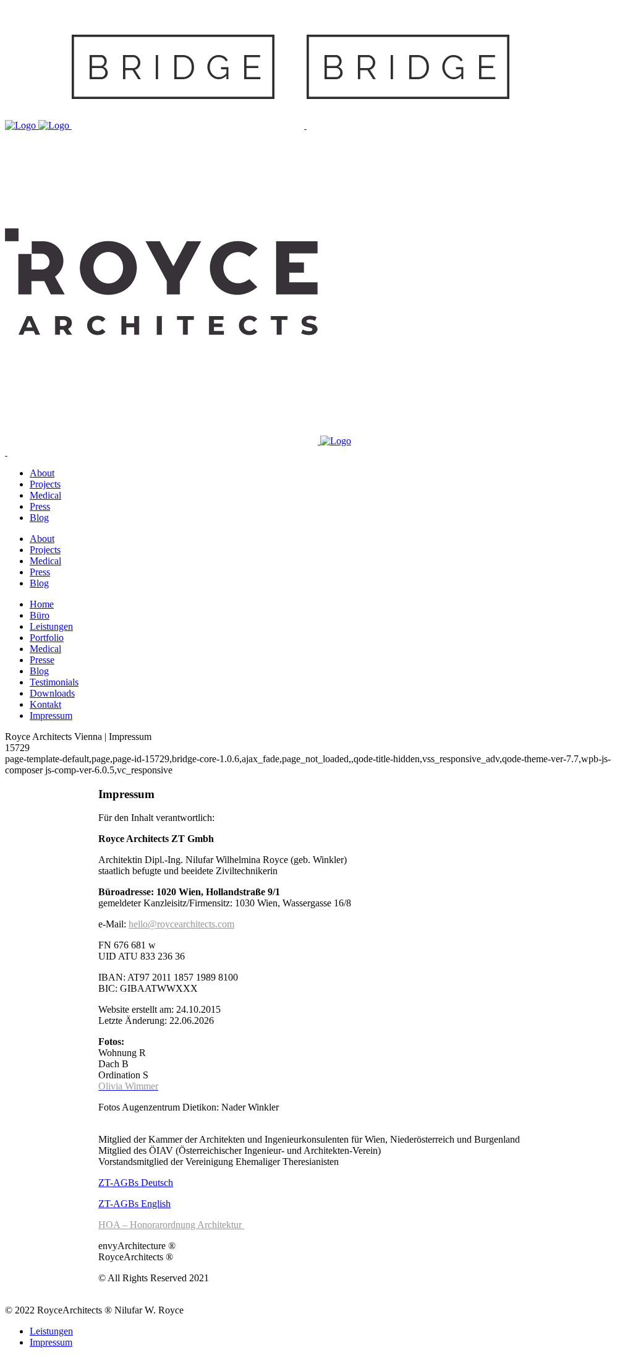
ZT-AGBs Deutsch (135, 1182)
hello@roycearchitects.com (181, 924)
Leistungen (51, 1331)
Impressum (51, 1342)
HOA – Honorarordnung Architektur (171, 1224)
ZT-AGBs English (134, 1203)
